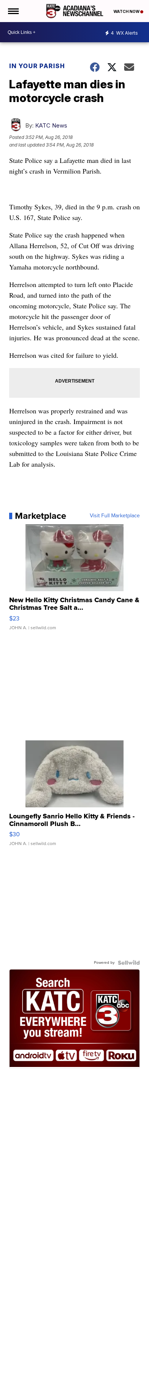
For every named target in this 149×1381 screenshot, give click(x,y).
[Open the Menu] (13, 11)
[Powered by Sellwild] (129, 962)
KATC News (51, 125)
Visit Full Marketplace (115, 515)
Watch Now (126, 11)
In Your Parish (37, 66)
